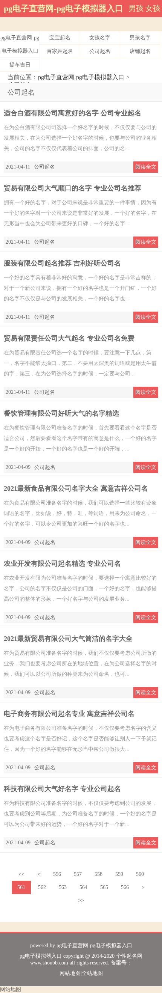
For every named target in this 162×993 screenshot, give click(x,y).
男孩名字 (140, 38)
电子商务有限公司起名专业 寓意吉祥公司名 (69, 713)
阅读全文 (145, 167)
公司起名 (99, 51)
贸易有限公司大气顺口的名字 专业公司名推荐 (72, 188)
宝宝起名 (59, 38)
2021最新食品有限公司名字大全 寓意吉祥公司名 (76, 488)
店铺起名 (140, 51)
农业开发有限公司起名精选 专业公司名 (62, 563)
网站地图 (70, 973)
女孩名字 (99, 38)
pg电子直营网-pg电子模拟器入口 (63, 8)
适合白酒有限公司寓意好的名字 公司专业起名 (72, 113)
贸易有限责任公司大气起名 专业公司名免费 (69, 338)
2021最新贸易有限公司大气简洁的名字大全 (68, 638)
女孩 (152, 8)
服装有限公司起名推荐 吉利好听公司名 (62, 263)
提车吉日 (20, 65)
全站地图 (92, 973)
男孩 (136, 8)
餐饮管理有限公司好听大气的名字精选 (61, 413)
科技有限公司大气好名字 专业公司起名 (62, 789)
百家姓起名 (60, 51)
